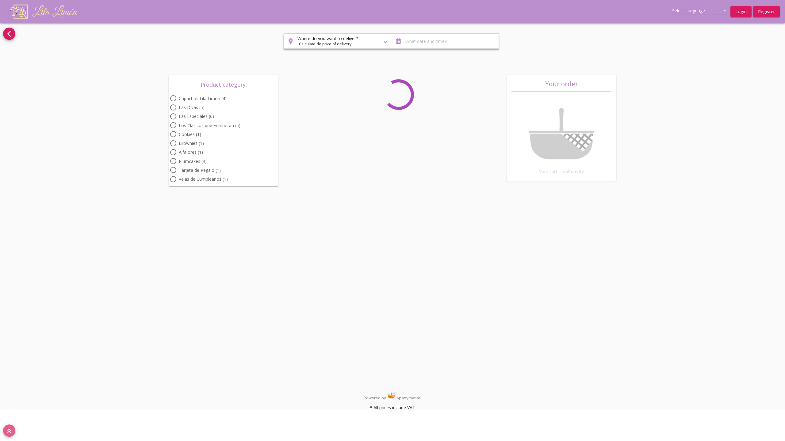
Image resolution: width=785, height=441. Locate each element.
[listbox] (699, 10)
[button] (741, 11)
